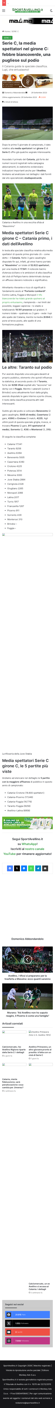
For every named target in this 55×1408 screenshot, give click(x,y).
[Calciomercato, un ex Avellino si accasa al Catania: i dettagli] (41, 1172)
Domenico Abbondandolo (14, 92)
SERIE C (15, 31)
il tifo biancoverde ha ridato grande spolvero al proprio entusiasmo (23, 298)
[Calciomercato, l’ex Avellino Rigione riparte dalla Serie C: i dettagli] (14, 1037)
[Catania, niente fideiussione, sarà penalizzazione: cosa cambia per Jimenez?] (14, 1069)
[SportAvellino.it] (27, 10)
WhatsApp (29, 844)
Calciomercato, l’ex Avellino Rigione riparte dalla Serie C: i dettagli (14, 1050)
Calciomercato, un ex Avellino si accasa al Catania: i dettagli (39, 1286)
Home (7, 31)
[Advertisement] (27, 905)
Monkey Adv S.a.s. (27, 1375)
